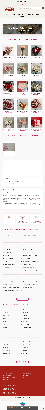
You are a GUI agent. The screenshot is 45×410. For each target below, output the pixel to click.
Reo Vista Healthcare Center (9, 264)
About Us (19, 1)
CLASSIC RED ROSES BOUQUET (8, 93)
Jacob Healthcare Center (8, 252)
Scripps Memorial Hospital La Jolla (30, 281)
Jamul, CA (5, 330)
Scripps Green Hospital (7, 284)
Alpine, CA (5, 309)
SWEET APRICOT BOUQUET (22, 129)
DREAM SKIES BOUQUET (36, 93)
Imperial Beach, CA (27, 327)
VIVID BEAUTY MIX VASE (22, 111)
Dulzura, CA (5, 321)
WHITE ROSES (36, 75)
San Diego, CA (5, 344)
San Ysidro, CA (6, 347)
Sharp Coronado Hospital (28, 273)
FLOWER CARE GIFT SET (36, 129)
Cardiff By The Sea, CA (7, 312)
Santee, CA (25, 347)
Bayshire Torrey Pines (27, 287)
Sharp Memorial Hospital (8, 275)
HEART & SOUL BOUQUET (8, 75)
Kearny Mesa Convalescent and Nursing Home (32, 255)
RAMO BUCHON (8, 111)
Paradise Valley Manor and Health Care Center (12, 287)
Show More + (22, 299)
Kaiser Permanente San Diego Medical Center (12, 278)
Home (4, 21)
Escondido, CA (26, 324)
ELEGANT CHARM (22, 75)
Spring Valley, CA (26, 350)
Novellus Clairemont (7, 270)
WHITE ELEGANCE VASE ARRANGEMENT (8, 129)
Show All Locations (22, 361)
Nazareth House (26, 258)
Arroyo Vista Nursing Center (29, 246)
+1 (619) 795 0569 (7, 375)
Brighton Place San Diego (28, 249)
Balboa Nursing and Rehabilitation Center (11, 241)
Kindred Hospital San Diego (8, 273)
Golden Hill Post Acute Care (8, 246)
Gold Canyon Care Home (8, 258)
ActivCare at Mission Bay (28, 264)
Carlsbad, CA (25, 312)
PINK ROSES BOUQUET (9, 57)
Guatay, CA (5, 327)
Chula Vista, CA (6, 315)
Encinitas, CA (5, 324)
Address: (6, 181)
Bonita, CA (25, 309)
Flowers (8, 153)
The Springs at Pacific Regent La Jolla (10, 290)
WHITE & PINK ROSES (22, 93)
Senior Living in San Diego (28, 252)
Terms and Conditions (27, 373)
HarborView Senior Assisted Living (30, 235)
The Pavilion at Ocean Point (29, 243)
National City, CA (26, 336)
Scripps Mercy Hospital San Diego (30, 270)
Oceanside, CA (6, 338)
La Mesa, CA (5, 333)
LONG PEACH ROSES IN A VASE (22, 57)
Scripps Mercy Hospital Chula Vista (30, 284)
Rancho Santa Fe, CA (27, 341)
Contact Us (25, 1)
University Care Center (7, 249)
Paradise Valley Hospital (8, 281)
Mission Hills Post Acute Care (29, 241)
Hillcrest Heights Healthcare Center (10, 243)
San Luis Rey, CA (26, 344)
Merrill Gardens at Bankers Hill (9, 238)
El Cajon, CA (25, 321)
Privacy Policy (25, 375)
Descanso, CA (26, 318)
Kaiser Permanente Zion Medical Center (31, 278)
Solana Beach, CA (6, 350)
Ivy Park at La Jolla (6, 267)
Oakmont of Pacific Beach (28, 267)
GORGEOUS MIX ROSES (36, 111)
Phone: (5, 183)
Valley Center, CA (6, 353)
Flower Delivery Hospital (10, 21)
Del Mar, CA (5, 318)
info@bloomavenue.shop (9, 377)
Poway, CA (5, 341)
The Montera (5, 261)
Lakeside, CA (25, 333)
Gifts (14, 14)
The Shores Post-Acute (7, 255)
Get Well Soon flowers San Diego (32, 194)
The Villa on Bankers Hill (7, 235)
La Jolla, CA (25, 330)
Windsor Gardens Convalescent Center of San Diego (32, 261)
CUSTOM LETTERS (36, 57)
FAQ (24, 379)
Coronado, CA (26, 315)
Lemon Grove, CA (6, 336)
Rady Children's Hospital (28, 275)
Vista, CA (25, 353)
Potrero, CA (25, 338)
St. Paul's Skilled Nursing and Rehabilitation (32, 238)
